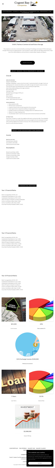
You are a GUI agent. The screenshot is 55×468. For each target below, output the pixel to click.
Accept (40, 463)
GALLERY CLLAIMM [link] (41, 448)
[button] (3, 4)
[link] (26, 3)
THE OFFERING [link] (23, 448)
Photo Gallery (27, 62)
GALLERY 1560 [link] (31, 448)
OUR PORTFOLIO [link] (13, 448)
